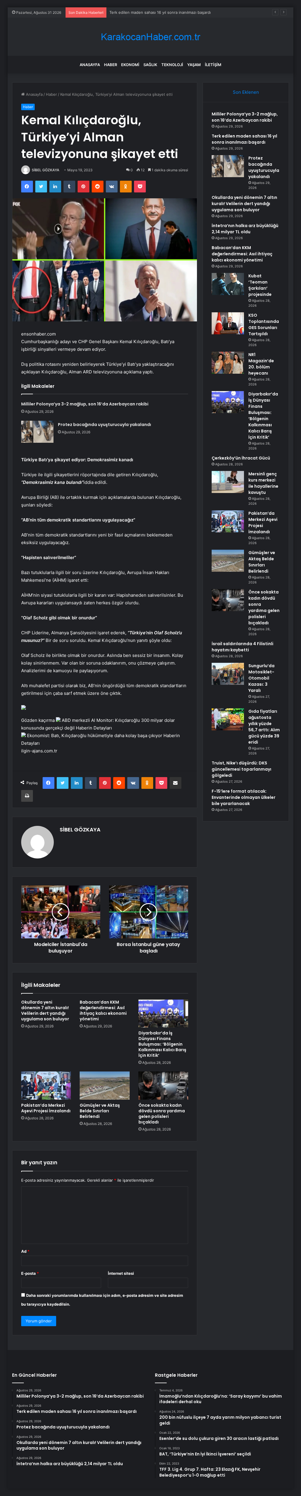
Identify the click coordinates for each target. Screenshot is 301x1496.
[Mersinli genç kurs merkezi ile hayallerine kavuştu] (228, 482)
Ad (25, 1251)
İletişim (213, 64)
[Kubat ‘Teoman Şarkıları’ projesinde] (228, 284)
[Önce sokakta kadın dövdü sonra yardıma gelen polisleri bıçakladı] (163, 1085)
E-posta (30, 1273)
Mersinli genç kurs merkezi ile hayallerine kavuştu (263, 483)
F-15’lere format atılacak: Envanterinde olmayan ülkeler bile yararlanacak (243, 797)
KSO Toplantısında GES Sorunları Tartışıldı (263, 324)
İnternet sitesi (121, 1273)
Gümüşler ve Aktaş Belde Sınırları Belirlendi (100, 1110)
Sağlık (150, 64)
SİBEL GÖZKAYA (45, 170)
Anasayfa (90, 64)
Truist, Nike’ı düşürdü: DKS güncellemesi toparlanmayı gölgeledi (241, 769)
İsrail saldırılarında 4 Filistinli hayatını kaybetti (242, 647)
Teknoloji (172, 64)
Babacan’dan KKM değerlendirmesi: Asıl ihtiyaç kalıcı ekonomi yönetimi (103, 1010)
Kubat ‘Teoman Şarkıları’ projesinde (260, 285)
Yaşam (194, 64)
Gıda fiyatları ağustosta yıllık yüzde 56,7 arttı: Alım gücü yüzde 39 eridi (264, 726)
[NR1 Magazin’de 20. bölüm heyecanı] (228, 363)
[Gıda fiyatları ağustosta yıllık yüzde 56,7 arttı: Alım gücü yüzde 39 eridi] (228, 719)
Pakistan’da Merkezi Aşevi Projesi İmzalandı (46, 1108)
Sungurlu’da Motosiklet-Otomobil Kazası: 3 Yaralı (261, 678)
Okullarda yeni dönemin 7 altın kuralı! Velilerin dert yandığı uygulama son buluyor (45, 1010)
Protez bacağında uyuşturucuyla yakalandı (147, 12)
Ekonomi (130, 64)
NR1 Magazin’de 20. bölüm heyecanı (261, 364)
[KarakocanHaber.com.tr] (150, 37)
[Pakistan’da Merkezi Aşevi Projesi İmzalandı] (46, 1085)
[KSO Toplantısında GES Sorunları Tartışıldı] (228, 323)
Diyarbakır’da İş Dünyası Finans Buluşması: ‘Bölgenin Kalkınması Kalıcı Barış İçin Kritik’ (162, 1044)
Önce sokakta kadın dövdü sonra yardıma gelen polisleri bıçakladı (161, 1113)
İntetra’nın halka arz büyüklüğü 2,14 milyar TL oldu (245, 229)
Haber (110, 64)
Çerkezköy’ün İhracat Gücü (241, 458)
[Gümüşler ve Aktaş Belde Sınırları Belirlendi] (105, 1085)
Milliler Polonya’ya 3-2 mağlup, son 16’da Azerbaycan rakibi (84, 404)
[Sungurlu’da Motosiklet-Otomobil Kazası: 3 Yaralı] (228, 674)
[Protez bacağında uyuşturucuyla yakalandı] (37, 432)
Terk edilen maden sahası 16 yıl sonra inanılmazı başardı (244, 139)
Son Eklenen (246, 92)
